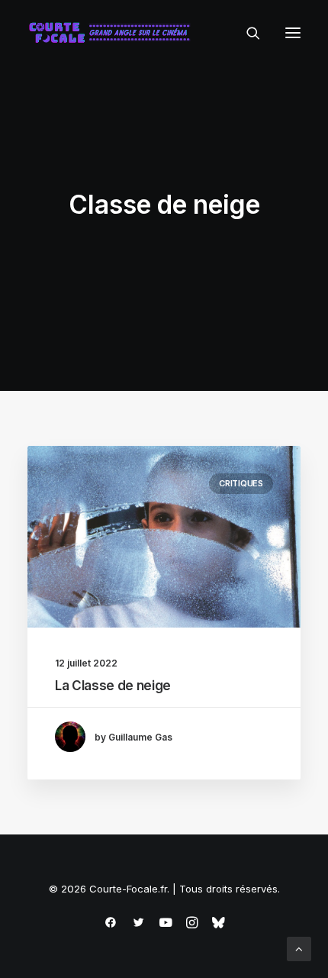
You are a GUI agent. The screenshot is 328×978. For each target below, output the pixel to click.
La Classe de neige (113, 685)
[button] (293, 33)
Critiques (241, 483)
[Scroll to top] (299, 948)
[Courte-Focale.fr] (112, 33)
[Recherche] (246, 33)
